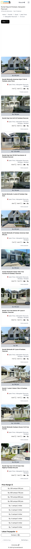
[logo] (6, 2)
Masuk (21, 2)
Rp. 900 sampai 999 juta (15, 501)
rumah (27, 72)
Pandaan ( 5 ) (15, 535)
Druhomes (15, 545)
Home (4, 14)
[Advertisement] (15, 40)
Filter (4, 22)
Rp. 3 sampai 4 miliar (15, 514)
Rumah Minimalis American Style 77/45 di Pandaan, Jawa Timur (14, 80)
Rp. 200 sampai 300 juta (15, 488)
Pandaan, (20, 123)
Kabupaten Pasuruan (11, 16)
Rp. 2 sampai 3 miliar (15, 510)
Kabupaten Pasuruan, (22, 84)
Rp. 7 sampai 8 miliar (15, 527)
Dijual (16, 14)
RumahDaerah (18, 547)
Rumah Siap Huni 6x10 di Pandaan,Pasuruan (15, 118)
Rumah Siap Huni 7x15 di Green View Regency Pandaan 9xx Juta (13, 466)
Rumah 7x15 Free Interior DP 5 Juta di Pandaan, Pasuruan (13, 311)
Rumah (10, 14)
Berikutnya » (25, 540)
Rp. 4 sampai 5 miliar (15, 518)
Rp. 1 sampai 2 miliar (15, 506)
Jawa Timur (23, 14)
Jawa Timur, (12, 84)
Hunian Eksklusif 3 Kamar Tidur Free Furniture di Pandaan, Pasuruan (13, 272)
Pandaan (26, 86)
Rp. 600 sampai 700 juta (15, 493)
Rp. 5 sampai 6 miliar (15, 523)
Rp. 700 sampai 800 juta (15, 497)
